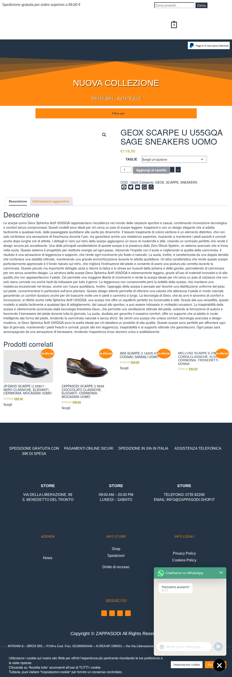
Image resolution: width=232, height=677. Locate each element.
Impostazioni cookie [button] (187, 664)
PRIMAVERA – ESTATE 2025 (116, 98)
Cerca (201, 5)
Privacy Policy (184, 553)
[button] (92, 46)
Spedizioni (116, 556)
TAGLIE (131, 159)
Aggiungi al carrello (151, 170)
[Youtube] (120, 613)
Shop (116, 549)
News (47, 558)
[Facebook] (104, 613)
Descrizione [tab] (18, 201)
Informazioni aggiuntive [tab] (50, 201)
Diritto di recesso (115, 567)
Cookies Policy (184, 560)
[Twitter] (128, 613)
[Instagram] (112, 613)
